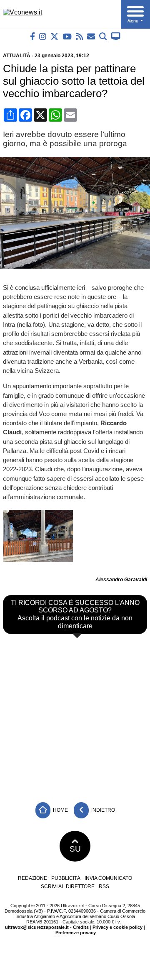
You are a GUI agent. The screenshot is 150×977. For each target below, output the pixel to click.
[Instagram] (42, 36)
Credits (81, 927)
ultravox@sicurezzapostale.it (37, 927)
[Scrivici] (91, 36)
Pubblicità (65, 878)
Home (60, 810)
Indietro (102, 810)
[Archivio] (103, 36)
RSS (104, 886)
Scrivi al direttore (68, 886)
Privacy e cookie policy (117, 927)
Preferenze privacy (75, 932)
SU (75, 849)
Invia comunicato (108, 878)
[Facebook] (32, 36)
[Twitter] (54, 36)
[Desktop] (115, 36)
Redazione (32, 878)
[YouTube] (67, 36)
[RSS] (79, 36)
